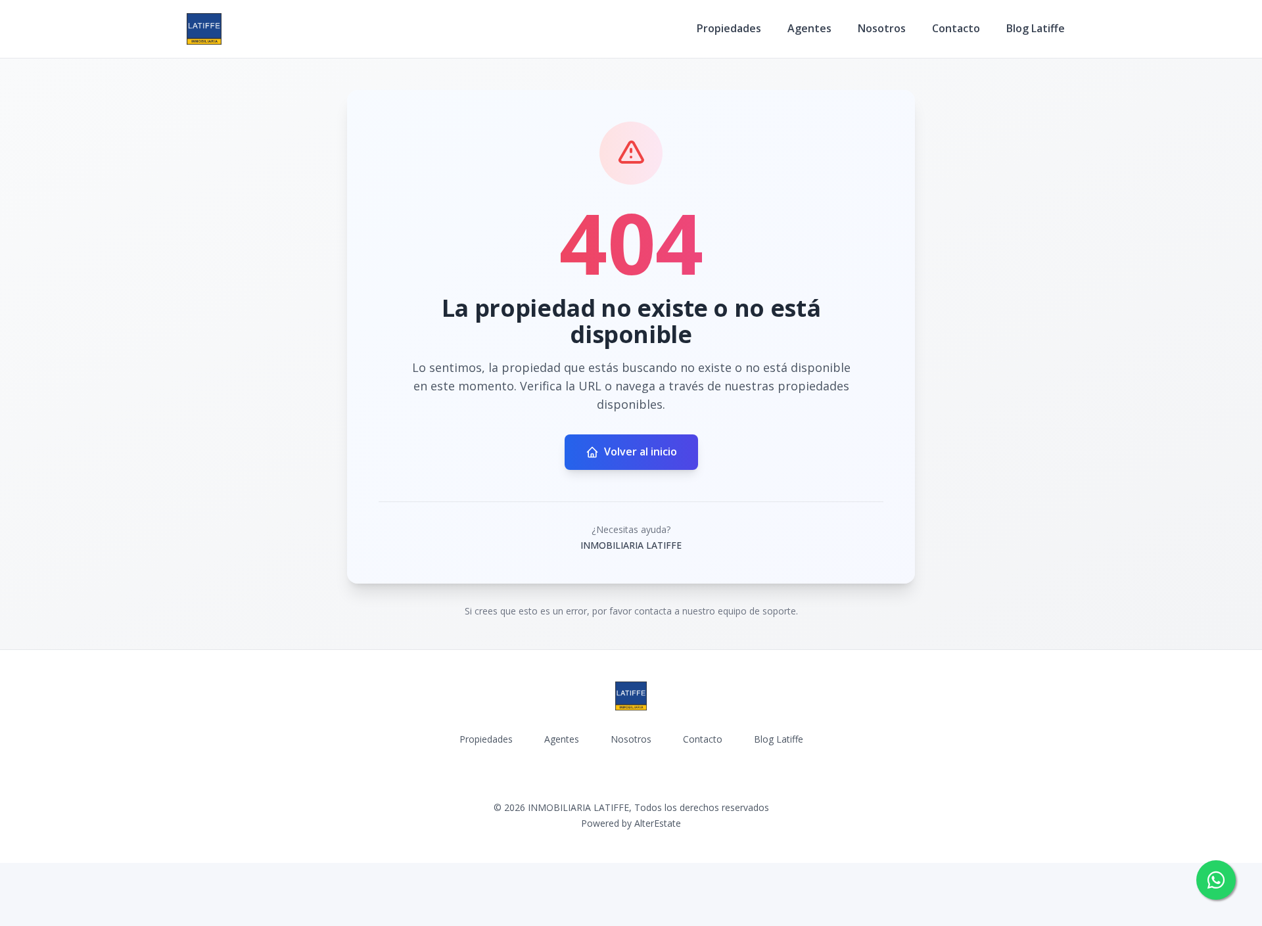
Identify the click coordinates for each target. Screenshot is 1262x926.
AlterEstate (657, 823)
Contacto (956, 28)
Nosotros (882, 28)
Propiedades (729, 28)
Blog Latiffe (1035, 28)
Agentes (809, 28)
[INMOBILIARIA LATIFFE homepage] (204, 29)
